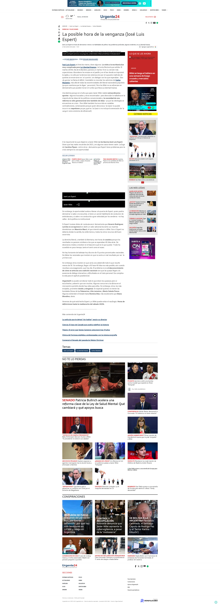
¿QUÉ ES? (132, 202)
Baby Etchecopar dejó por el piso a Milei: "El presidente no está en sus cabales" (76, 438)
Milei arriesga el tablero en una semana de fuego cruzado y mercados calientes (142, 77)
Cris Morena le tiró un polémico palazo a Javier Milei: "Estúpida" (109, 463)
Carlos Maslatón (96, 350)
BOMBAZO (132, 486)
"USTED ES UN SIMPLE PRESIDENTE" (75, 435)
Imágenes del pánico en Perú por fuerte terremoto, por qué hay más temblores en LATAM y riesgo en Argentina (77, 525)
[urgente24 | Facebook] (146, 23)
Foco (112, 10)
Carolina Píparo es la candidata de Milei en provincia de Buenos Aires (113, 161)
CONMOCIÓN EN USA (70, 556)
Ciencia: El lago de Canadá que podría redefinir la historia (85, 324)
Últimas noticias (58, 10)
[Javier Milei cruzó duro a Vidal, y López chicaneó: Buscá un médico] (66, 161)
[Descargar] (59, 38)
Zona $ (134, 10)
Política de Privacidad (79, 598)
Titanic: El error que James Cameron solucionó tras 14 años (86, 330)
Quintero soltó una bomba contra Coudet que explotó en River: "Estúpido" (140, 383)
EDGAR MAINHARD (90, 59)
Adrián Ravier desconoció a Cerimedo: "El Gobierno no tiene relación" (143, 412)
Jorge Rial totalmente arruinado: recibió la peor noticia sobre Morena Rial (137, 230)
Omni (119, 10)
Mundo (80, 10)
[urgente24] (69, 567)
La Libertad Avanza (88, 67)
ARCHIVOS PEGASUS (70, 461)
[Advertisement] (93, 126)
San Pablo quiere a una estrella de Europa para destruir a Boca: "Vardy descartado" (143, 488)
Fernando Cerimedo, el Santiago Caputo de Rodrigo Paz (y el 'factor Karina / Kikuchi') (141, 526)
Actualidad (70, 10)
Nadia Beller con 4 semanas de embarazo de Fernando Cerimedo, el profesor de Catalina (142, 558)
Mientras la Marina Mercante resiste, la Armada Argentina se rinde (137, 212)
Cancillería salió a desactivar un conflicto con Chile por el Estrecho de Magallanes (76, 488)
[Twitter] (59, 29)
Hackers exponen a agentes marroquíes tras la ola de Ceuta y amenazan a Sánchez (77, 463)
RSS (129, 587)
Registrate (149, 17)
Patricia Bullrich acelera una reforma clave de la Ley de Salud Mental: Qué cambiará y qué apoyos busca (93, 404)
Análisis (97, 10)
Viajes (164, 10)
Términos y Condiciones (67, 598)
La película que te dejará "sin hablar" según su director (84, 319)
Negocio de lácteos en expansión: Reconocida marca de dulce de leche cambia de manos (136, 195)
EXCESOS (98, 486)
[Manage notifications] (216, 602)
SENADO (69, 400)
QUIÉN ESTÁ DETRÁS (136, 191)
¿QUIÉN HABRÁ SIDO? (136, 435)
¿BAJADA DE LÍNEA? (102, 461)
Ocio (105, 10)
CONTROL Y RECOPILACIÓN (105, 520)
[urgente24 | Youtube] (154, 23)
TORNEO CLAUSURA (136, 218)
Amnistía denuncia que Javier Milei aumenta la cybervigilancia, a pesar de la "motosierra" (109, 527)
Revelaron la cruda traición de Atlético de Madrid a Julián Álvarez (142, 462)
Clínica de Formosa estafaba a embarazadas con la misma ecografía (89, 335)
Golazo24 (143, 10)
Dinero (126, 10)
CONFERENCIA (133, 411)
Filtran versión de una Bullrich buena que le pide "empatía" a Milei (142, 437)
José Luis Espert (68, 350)
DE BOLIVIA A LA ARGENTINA (138, 519)
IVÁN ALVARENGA (139, 389)
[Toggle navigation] (63, 16)
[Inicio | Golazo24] (157, 23)
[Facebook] (59, 26)
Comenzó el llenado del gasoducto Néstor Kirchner (83, 340)
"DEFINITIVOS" (68, 486)
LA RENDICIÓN (134, 211)
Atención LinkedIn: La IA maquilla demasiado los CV (107, 487)
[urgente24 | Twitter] (149, 23)
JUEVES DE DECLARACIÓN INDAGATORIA (110, 555)
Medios (89, 10)
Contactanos (131, 582)
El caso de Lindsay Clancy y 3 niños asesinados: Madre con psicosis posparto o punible (76, 558)
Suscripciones (132, 579)
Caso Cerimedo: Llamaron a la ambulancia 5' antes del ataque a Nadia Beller (109, 558)
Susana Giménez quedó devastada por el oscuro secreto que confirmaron (137, 204)
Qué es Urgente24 (133, 584)
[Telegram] (59, 35)
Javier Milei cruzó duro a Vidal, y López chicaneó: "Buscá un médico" (82, 161)
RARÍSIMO (132, 556)
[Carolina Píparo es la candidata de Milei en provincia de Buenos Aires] (98, 161)
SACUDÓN (132, 227)
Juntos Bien (154, 10)
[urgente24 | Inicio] (156, 593)
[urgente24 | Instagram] (151, 23)
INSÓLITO (131, 461)
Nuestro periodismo (133, 590)
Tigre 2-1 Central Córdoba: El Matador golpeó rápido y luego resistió (137, 221)
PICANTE (131, 381)
